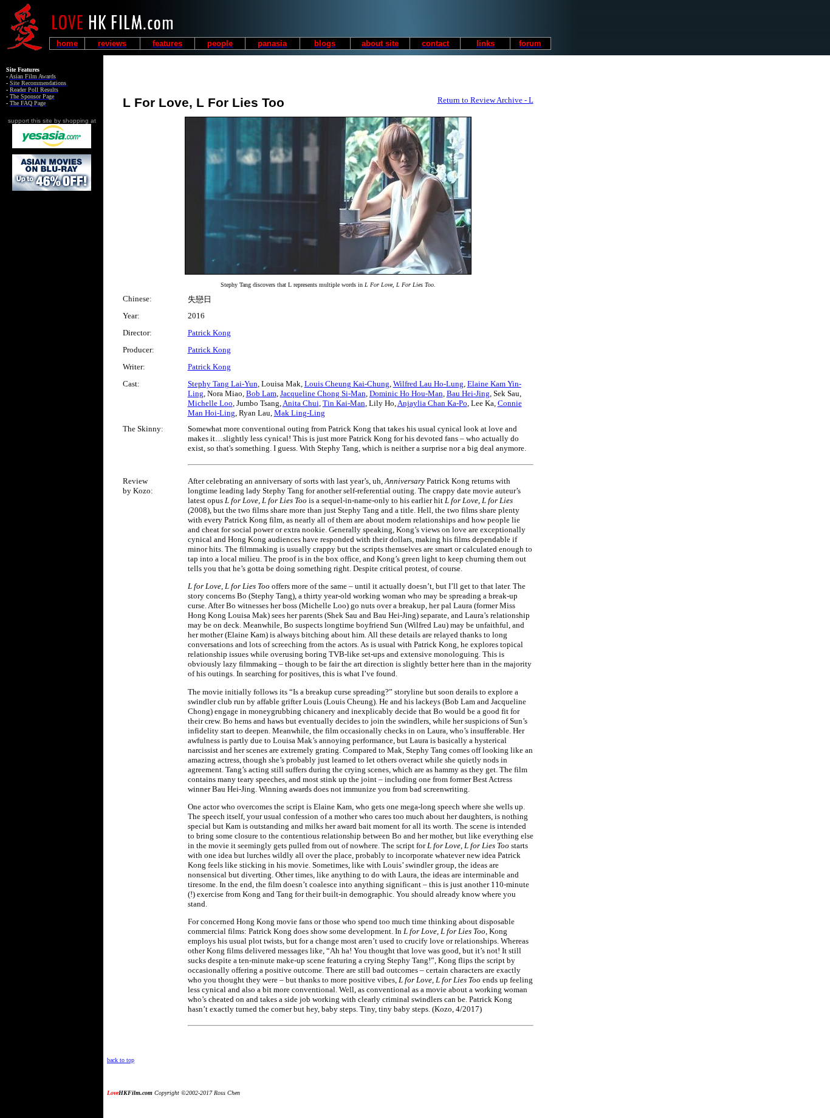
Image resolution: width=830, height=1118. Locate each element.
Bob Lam (261, 393)
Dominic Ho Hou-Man (406, 393)
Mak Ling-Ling (299, 412)
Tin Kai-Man (344, 403)
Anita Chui (301, 403)
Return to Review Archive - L (485, 100)
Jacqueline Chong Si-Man (323, 393)
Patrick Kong (209, 332)
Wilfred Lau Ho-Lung (428, 383)
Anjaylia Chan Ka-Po (432, 403)
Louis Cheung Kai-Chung (346, 383)
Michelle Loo (210, 403)
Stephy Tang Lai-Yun (223, 383)
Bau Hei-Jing (468, 393)
